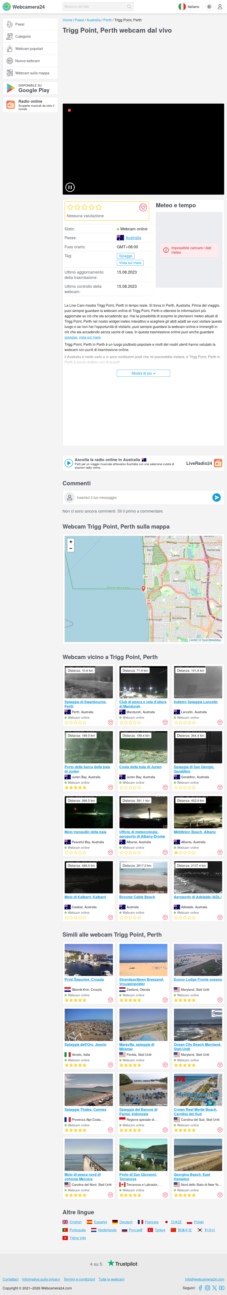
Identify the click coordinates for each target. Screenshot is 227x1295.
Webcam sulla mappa (32, 72)
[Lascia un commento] (216, 497)
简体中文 (185, 1229)
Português (78, 1229)
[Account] (219, 6)
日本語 (176, 1221)
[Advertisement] (30, 165)
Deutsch (126, 1221)
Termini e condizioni (79, 1279)
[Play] (143, 149)
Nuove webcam (27, 60)
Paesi (19, 24)
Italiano (193, 6)
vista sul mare (90, 337)
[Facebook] (200, 1288)
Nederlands (107, 1229)
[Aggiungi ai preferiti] (143, 207)
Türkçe (160, 1229)
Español (100, 1221)
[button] (143, 588)
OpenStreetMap (211, 640)
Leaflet (193, 640)
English (76, 1221)
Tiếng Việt (78, 1237)
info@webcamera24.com (204, 1279)
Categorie (23, 36)
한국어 (209, 1229)
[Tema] (209, 6)
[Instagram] (207, 1288)
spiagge (71, 337)
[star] (70, 207)
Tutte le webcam (111, 1279)
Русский (135, 1229)
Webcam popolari (29, 48)
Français (152, 1221)
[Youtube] (221, 1288)
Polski (199, 1221)
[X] (214, 1288)
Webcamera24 (28, 6)
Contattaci (11, 1279)
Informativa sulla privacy (41, 1279)
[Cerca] (129, 6)
